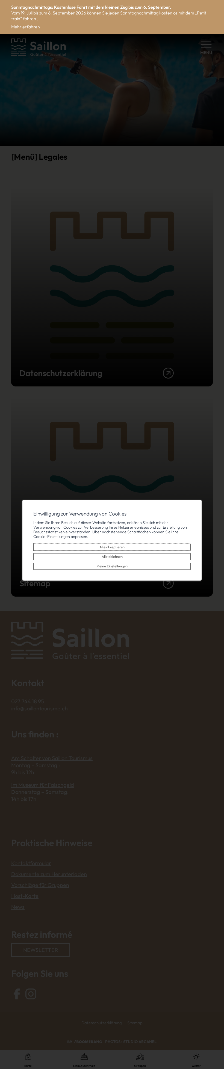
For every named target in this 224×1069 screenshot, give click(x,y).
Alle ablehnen (112, 556)
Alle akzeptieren (112, 547)
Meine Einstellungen (112, 566)
